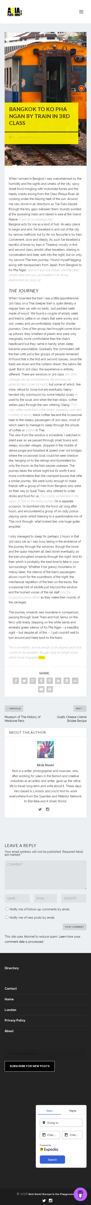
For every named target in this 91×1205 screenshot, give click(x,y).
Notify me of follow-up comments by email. (40, 909)
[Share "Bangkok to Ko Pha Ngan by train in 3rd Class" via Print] (50, 689)
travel (34, 137)
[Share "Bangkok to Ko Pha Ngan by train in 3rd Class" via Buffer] (66, 680)
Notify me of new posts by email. (32, 917)
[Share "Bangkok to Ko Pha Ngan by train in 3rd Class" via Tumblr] (41, 680)
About (9, 1031)
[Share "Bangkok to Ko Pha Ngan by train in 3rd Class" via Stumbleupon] (75, 680)
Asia (27, 137)
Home (9, 999)
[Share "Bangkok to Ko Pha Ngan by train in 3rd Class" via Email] (41, 689)
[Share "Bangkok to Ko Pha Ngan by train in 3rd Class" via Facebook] (16, 680)
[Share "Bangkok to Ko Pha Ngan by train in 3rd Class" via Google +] (33, 680)
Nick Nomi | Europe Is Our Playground (51, 1194)
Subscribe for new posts (30, 1066)
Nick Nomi (18, 137)
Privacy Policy (15, 1020)
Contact (11, 988)
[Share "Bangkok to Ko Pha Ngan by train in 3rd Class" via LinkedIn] (58, 680)
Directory (12, 968)
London (10, 1010)
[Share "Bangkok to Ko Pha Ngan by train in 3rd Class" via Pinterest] (50, 680)
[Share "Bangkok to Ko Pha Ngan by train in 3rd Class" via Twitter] (24, 680)
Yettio (41, 657)
